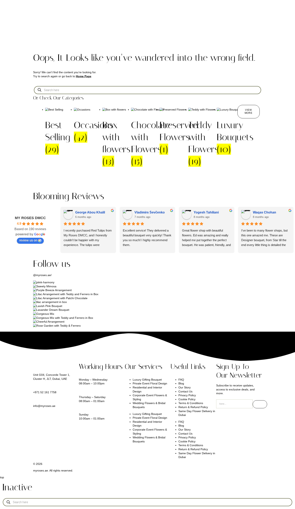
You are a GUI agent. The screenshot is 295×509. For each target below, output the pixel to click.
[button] (248, 111)
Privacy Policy (187, 395)
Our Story (184, 387)
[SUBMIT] (260, 404)
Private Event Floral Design (150, 383)
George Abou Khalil (90, 212)
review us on (28, 240)
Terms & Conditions (190, 403)
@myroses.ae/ (42, 275)
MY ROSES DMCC (30, 218)
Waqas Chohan (264, 212)
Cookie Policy (186, 399)
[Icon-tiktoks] (232, 417)
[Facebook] (254, 417)
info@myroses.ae (44, 405)
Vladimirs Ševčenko (149, 212)
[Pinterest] (243, 417)
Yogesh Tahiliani (206, 212)
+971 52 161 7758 (44, 392)
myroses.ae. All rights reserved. (53, 470)
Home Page (83, 76)
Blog (181, 383)
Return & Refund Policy (193, 407)
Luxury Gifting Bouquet (147, 379)
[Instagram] (221, 417)
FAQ (181, 379)
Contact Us (185, 391)
